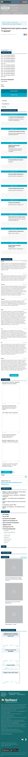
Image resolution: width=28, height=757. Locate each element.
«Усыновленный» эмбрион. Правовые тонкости (14, 495)
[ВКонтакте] (24, 34)
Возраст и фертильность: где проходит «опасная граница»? (10, 441)
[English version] (21, 2)
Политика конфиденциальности (6, 733)
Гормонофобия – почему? (10, 624)
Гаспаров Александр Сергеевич (16, 131)
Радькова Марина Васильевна (16, 188)
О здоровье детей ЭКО (9, 504)
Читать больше (14, 375)
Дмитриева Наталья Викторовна (16, 217)
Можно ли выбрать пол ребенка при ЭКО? (13, 507)
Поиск (2, 474)
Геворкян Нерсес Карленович (16, 231)
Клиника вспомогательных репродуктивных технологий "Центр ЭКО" (10, 635)
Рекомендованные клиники (8, 630)
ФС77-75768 (4, 708)
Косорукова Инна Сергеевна (15, 159)
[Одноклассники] (26, 34)
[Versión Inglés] (23, 2)
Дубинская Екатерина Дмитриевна (14, 146)
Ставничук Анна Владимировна (16, 117)
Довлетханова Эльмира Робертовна (14, 246)
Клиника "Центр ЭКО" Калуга (11, 672)
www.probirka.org (21, 711)
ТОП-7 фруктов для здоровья (10, 412)
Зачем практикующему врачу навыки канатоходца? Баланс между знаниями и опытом (13, 579)
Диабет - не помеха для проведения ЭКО (13, 499)
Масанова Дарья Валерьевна (15, 174)
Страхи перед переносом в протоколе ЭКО (14, 502)
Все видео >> (24, 557)
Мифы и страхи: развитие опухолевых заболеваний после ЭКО (14, 492)
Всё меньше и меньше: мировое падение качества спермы (10, 382)
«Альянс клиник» (11, 665)
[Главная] (6, 2)
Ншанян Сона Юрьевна (14, 202)
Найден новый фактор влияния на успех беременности (11, 483)
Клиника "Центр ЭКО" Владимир (10, 650)
